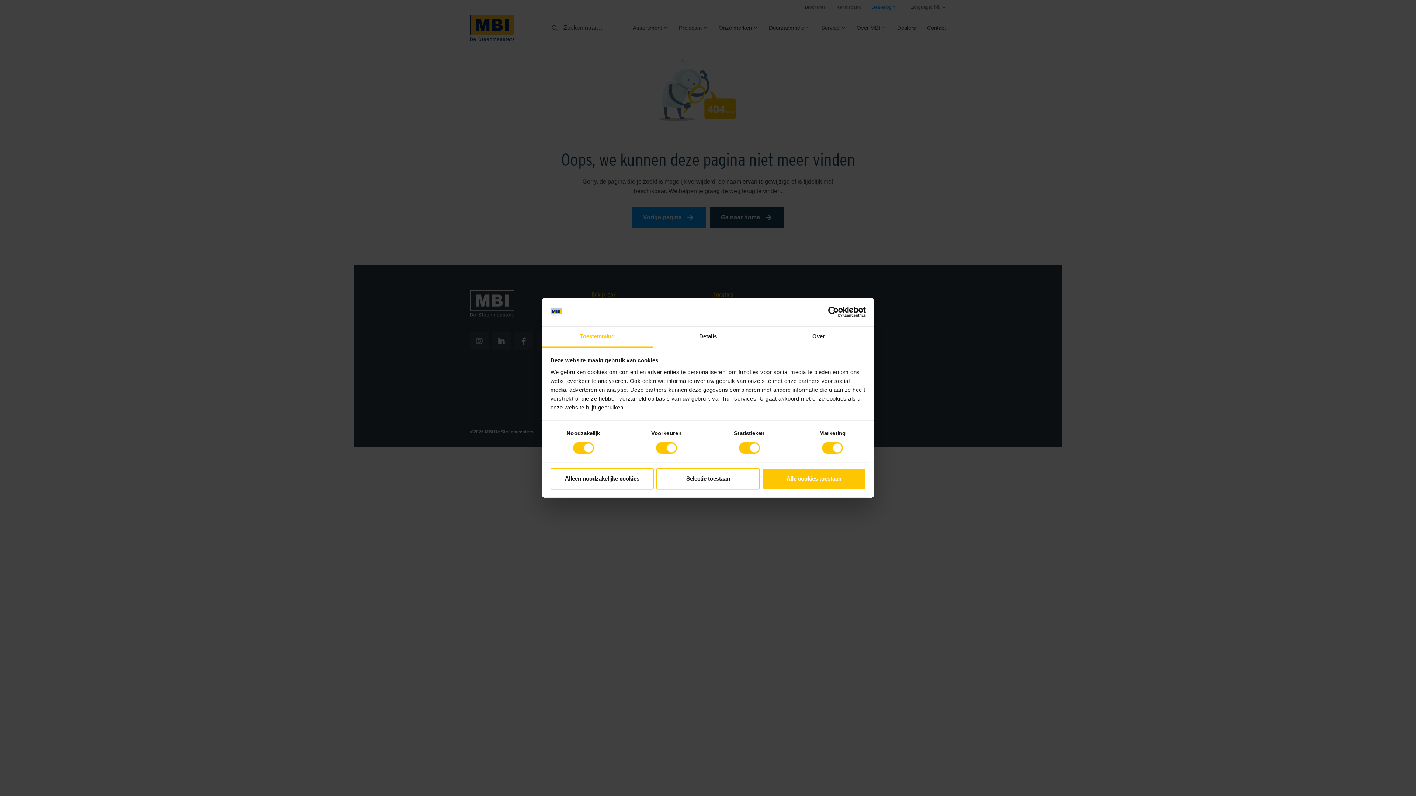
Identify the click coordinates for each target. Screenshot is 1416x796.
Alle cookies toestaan (814, 478)
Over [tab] (818, 336)
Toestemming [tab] (597, 336)
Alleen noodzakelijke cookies (602, 478)
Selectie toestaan (708, 478)
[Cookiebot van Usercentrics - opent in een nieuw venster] (833, 312)
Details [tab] (708, 336)
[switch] (666, 449)
